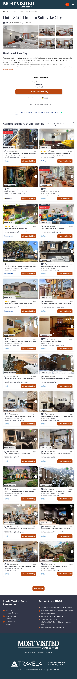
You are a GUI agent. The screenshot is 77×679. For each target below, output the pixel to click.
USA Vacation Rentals (10, 623)
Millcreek (15, 457)
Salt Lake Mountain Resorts (20, 157)
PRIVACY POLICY (45, 653)
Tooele (14, 307)
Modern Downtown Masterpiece (16, 228)
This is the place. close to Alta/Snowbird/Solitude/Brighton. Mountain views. (56, 622)
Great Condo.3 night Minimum (51, 341)
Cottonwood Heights (54, 195)
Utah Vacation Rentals (11, 617)
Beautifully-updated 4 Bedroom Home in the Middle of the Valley (57, 612)
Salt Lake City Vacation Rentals (12, 612)
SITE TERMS (30, 653)
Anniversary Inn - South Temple (16, 191)
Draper (15, 570)
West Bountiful (53, 382)
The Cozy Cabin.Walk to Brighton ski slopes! (20, 153)
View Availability (28, 161)
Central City (16, 345)
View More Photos (11, 46)
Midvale (51, 157)
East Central (16, 232)
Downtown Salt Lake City (19, 195)
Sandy (14, 270)
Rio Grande (52, 457)
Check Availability (39, 91)
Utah (26, 11)
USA (21, 11)
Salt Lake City (35, 11)
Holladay (15, 495)
